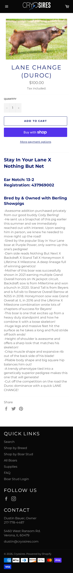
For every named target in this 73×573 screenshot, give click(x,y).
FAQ (7, 473)
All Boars (10, 460)
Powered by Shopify (38, 553)
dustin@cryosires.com (21, 541)
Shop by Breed (15, 448)
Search (9, 442)
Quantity (10, 98)
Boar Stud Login (16, 479)
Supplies (10, 466)
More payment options (35, 142)
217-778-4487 (14, 522)
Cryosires (19, 553)
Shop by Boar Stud (18, 454)
